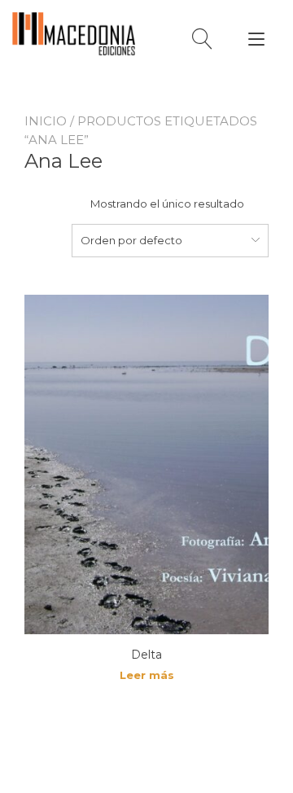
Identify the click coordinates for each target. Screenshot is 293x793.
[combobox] (170, 240)
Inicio (45, 121)
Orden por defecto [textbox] (131, 240)
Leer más (147, 674)
